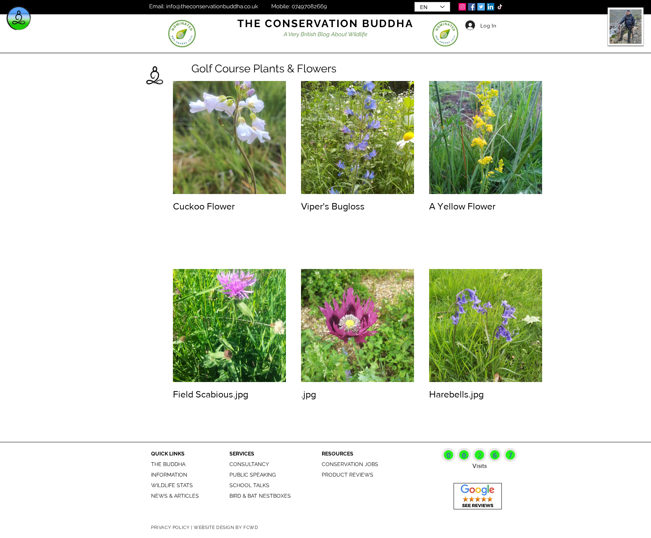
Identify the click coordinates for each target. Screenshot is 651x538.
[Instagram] (462, 7)
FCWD (250, 527)
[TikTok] (500, 7)
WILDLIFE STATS (172, 485)
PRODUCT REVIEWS (347, 475)
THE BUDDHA (168, 464)
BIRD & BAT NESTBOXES (260, 496)
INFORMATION (169, 475)
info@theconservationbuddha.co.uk (212, 6)
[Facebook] (471, 7)
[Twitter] (481, 7)
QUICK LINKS (168, 454)
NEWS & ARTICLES (175, 496)
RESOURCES (337, 454)
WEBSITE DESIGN (214, 527)
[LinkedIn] (490, 7)
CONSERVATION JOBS (350, 464)
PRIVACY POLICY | (172, 527)
